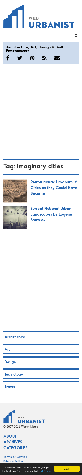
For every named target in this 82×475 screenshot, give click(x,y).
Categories (15, 447)
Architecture (17, 47)
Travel (10, 386)
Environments (17, 50)
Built (60, 47)
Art (33, 47)
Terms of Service (15, 457)
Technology (14, 374)
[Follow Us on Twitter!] (20, 58)
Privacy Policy (13, 461)
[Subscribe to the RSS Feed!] (44, 58)
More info (46, 471)
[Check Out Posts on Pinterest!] (32, 58)
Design (45, 47)
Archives (12, 441)
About (10, 435)
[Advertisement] (41, 111)
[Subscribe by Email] (57, 58)
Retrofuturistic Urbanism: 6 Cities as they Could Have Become (54, 187)
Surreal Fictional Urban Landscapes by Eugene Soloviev (51, 214)
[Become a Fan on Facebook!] (8, 58)
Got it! (67, 468)
